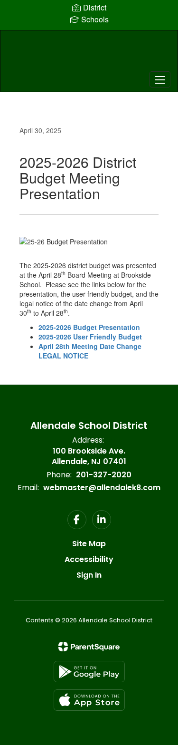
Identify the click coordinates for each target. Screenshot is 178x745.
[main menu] (160, 79)
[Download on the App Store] (89, 700)
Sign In (89, 575)
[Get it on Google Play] (89, 671)
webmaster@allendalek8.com (101, 487)
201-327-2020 (103, 474)
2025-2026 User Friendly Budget (90, 336)
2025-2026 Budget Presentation (89, 327)
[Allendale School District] (89, 54)
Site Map (89, 543)
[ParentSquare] (89, 646)
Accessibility (89, 559)
